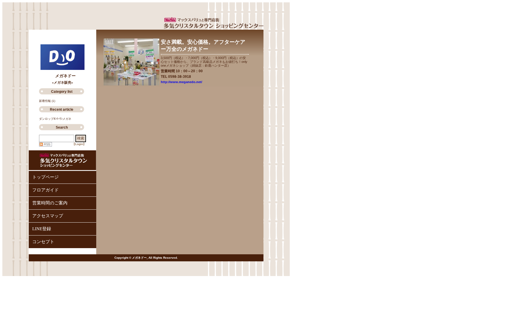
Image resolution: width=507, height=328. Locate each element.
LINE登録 (41, 228)
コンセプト (43, 241)
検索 (80, 138)
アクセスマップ (47, 215)
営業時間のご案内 (49, 203)
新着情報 (45, 100)
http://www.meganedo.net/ (181, 82)
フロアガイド (45, 190)
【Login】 (79, 144)
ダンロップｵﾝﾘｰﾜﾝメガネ (55, 118)
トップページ (45, 177)
